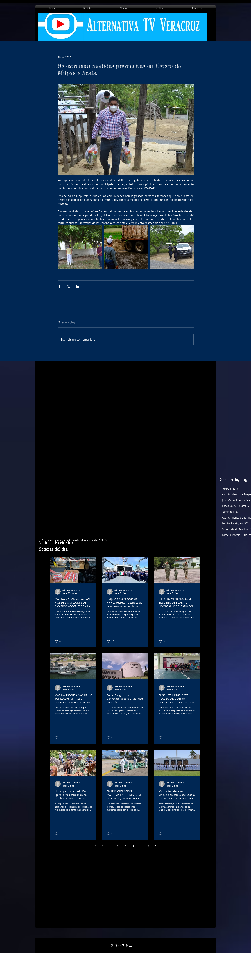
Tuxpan (230, 488)
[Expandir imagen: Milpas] (126, 247)
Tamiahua (230, 511)
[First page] (94, 846)
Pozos (229, 506)
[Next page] (148, 846)
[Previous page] (102, 846)
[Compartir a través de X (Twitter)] (68, 286)
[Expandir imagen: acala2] (172, 247)
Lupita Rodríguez (235, 523)
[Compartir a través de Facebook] (59, 286)
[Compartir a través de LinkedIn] (77, 286)
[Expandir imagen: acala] (80, 247)
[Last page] (156, 846)
